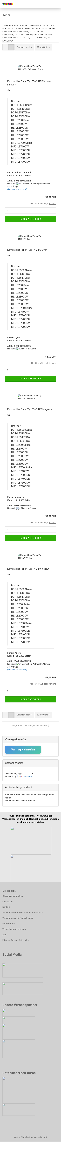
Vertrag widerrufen (23, 749)
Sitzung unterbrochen (12, 896)
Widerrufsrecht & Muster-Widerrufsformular (22, 912)
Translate (27, 776)
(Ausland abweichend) (17, 189)
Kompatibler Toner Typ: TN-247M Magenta (29, 409)
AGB (4, 934)
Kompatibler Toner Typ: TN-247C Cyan (27, 250)
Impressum (7, 901)
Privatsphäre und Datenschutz (16, 940)
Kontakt (6, 907)
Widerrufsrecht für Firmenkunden (17, 918)
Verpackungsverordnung (14, 929)
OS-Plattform (8, 923)
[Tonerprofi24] (6, 4)
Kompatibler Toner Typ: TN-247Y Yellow (28, 569)
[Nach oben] (52, 1153)
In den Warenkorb (30, 219)
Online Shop (20, 1137)
